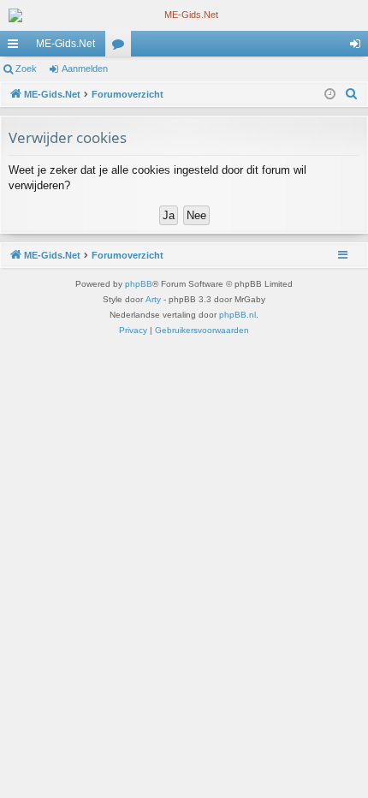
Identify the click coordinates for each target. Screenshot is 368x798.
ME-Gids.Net (65, 44)
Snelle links (16, 47)
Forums (121, 47)
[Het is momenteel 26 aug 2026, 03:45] (329, 94)
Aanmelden (85, 68)
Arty (153, 299)
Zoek (26, 68)
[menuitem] (351, 94)
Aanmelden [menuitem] (358, 47)
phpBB (138, 284)
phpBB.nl (237, 314)
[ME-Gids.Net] (184, 15)
